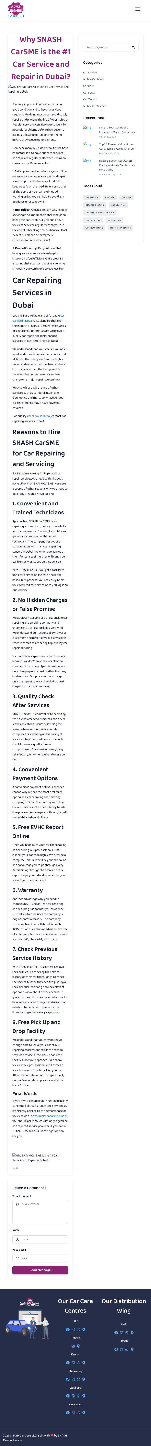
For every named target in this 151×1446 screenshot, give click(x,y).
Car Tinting (90, 99)
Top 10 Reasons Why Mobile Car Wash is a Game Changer (117, 146)
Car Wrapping (118, 205)
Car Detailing (93, 220)
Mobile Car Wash (93, 79)
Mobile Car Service (94, 106)
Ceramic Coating (95, 205)
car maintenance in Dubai (50, 1116)
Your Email (19, 1250)
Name (16, 1230)
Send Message (40, 1270)
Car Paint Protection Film (100, 212)
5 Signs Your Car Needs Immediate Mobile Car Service (117, 130)
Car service (90, 72)
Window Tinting (94, 228)
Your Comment (21, 1196)
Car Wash (126, 197)
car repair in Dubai (38, 416)
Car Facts (89, 92)
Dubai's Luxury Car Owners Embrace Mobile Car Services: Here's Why (117, 165)
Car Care (88, 86)
